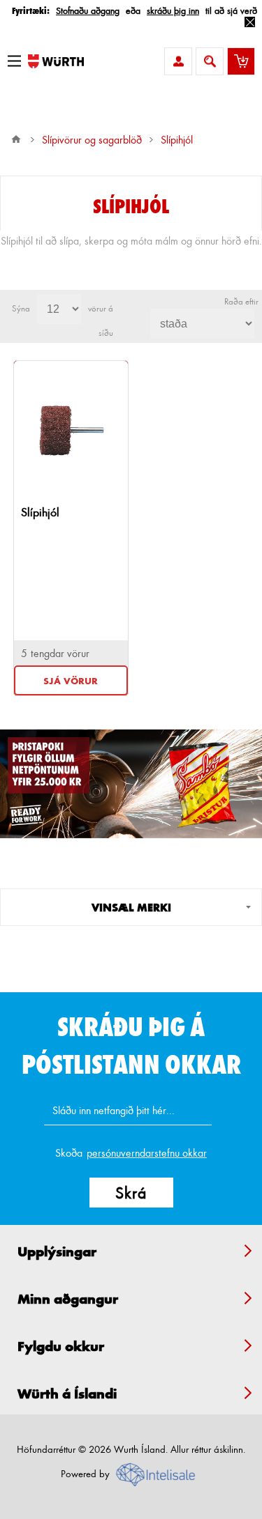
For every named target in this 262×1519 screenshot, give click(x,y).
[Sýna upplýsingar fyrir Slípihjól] (71, 430)
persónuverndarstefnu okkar (147, 1152)
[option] (131, 783)
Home (16, 139)
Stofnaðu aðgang (87, 10)
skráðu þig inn (173, 10)
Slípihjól (40, 511)
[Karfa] (241, 61)
